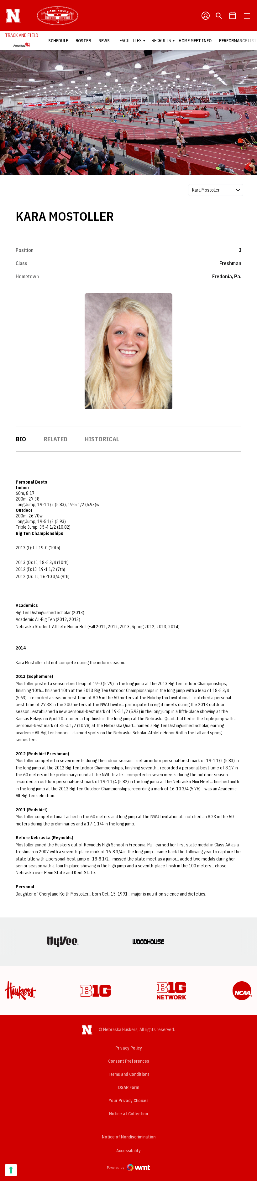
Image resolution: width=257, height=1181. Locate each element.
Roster (83, 41)
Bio (21, 439)
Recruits (161, 41)
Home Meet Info (195, 41)
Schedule (58, 41)
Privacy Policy (128, 1048)
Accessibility (128, 1150)
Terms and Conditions (128, 1074)
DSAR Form (128, 1087)
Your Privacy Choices (129, 1100)
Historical (102, 439)
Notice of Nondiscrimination (128, 1137)
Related (55, 439)
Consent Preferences (128, 1061)
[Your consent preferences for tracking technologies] (11, 1170)
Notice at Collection (128, 1114)
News (104, 41)
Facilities (131, 41)
